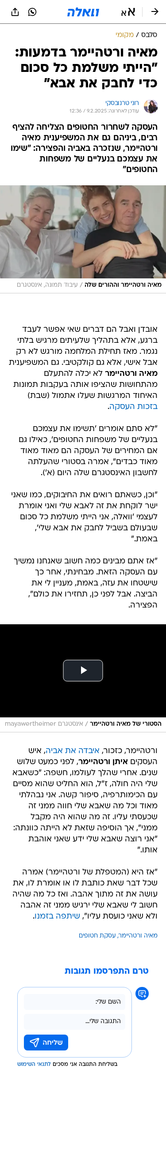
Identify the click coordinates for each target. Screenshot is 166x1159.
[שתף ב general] (15, 12)
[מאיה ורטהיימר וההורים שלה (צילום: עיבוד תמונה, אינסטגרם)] (83, 239)
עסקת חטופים (97, 936)
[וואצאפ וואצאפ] (32, 12)
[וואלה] (83, 12)
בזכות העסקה (133, 407)
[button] (128, 12)
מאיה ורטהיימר (138, 936)
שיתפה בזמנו (57, 916)
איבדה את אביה (73, 751)
